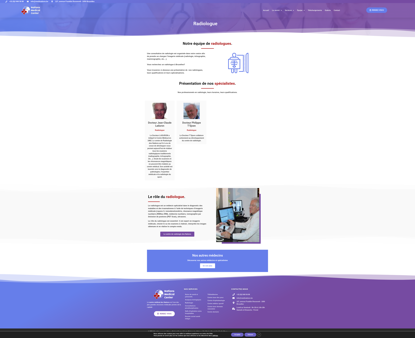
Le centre (276, 10)
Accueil (266, 10)
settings (215, 336)
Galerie (328, 10)
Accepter (237, 335)
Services (288, 10)
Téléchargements (315, 10)
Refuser (250, 335)
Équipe (300, 10)
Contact (337, 10)
